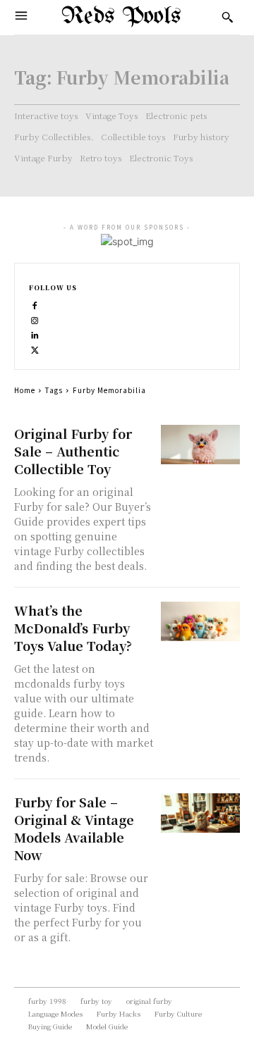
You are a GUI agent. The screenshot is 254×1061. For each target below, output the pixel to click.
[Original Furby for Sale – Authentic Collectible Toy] (200, 444)
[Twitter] (35, 348)
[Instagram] (35, 319)
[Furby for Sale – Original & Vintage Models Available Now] (200, 813)
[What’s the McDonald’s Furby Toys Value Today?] (200, 621)
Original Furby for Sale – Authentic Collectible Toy (73, 451)
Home (24, 390)
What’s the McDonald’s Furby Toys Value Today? (73, 627)
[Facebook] (35, 304)
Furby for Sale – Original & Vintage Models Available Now (74, 828)
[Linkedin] (35, 334)
